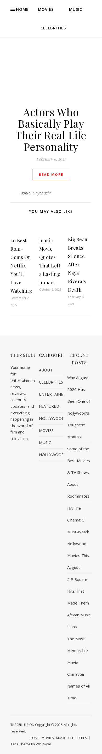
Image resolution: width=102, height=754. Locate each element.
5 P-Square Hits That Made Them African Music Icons (78, 603)
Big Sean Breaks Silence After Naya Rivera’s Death (78, 264)
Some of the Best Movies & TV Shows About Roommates (78, 472)
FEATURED (49, 406)
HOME (22, 9)
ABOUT (46, 370)
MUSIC (75, 9)
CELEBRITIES (53, 27)
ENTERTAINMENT (55, 394)
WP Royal (43, 744)
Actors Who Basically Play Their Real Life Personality (51, 129)
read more (51, 174)
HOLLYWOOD (52, 418)
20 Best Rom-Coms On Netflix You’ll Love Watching (21, 265)
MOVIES (46, 9)
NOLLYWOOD (51, 454)
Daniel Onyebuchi (35, 192)
